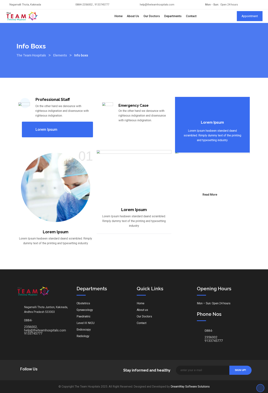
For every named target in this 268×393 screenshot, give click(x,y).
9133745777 (208, 341)
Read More (210, 194)
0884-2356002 (208, 332)
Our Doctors (151, 16)
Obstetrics (83, 303)
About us (142, 310)
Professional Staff (52, 99)
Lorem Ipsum (46, 129)
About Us (133, 16)
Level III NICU (85, 323)
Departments (173, 16)
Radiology (83, 336)
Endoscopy (84, 329)
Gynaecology (85, 310)
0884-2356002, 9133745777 (27, 321)
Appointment (250, 16)
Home (118, 16)
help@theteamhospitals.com (157, 4)
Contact (191, 16)
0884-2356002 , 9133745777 (92, 4)
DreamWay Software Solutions (190, 386)
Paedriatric (83, 316)
